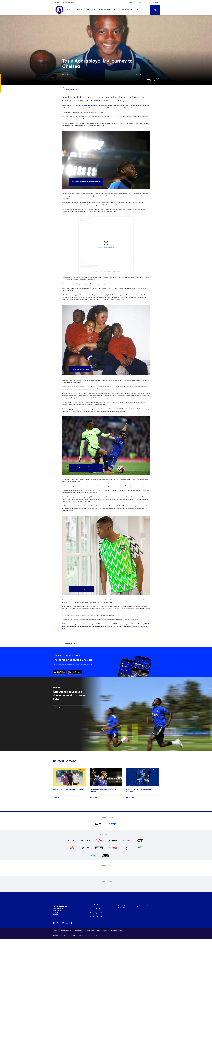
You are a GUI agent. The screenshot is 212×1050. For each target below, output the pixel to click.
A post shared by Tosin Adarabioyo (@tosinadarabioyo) (106, 271)
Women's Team (104, 9)
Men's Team (90, 9)
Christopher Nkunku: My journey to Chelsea (139, 791)
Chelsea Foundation (68, 2)
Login (130, 2)
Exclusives (56, 797)
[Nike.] (149, 2)
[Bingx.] (156, 2)
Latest (68, 9)
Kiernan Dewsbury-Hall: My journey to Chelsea (104, 791)
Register (138, 2)
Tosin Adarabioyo (69, 89)
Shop (138, 9)
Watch (79, 9)
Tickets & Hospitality (123, 9)
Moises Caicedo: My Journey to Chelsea (68, 789)
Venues (57, 2)
